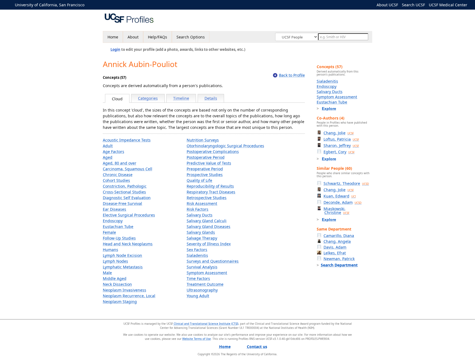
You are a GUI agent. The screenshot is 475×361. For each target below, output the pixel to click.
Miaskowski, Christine (336, 210)
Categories (148, 98)
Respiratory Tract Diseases (211, 192)
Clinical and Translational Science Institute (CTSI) (206, 324)
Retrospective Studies (207, 197)
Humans (110, 249)
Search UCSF (413, 4)
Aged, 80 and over (119, 163)
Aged (107, 157)
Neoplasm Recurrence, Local (129, 295)
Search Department (339, 265)
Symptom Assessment (207, 272)
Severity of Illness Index (209, 243)
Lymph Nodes (115, 261)
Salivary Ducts (199, 215)
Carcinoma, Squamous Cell (127, 168)
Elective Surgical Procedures (129, 215)
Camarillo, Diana (339, 235)
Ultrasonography (202, 290)
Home (112, 37)
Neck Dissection (117, 284)
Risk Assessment (202, 203)
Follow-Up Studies (119, 238)
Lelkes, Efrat (335, 253)
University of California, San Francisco (49, 4)
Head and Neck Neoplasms (128, 243)
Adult (108, 145)
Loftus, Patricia (341, 139)
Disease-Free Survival (122, 203)
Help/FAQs (157, 37)
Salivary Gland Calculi (207, 220)
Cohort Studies (116, 180)
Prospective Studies (205, 174)
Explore (329, 108)
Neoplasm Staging (120, 301)
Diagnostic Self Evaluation (127, 197)
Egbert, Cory (339, 151)
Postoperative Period (206, 157)
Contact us (257, 346)
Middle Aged (114, 278)
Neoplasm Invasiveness (124, 290)
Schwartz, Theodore (346, 183)
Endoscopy (113, 220)
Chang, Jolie (339, 132)
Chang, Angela (337, 241)
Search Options (190, 37)
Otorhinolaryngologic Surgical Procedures (225, 145)
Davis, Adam (335, 247)
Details (211, 98)
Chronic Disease (117, 174)
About (133, 37)
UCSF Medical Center (448, 4)
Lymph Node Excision (122, 255)
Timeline (181, 98)
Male (107, 272)
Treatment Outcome (205, 284)
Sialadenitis (197, 255)
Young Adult (198, 295)
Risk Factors (197, 209)
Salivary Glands (201, 232)
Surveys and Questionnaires (213, 261)
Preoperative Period (205, 168)
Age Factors (113, 151)
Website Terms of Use (196, 339)
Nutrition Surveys (203, 140)
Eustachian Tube (118, 226)
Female (109, 232)
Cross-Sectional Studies (124, 192)
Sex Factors (197, 249)
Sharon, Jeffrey (341, 145)
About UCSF (387, 4)
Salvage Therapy (202, 238)
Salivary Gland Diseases (208, 226)
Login (115, 49)
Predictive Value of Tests (209, 163)
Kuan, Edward (340, 196)
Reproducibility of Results (210, 186)
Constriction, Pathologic (125, 186)
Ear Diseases (114, 209)
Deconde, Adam (342, 202)
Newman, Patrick (339, 258)
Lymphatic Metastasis (123, 267)
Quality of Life (199, 180)
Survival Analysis (202, 267)
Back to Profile (292, 75)
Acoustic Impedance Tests (127, 140)
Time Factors (198, 278)
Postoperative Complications (213, 151)
